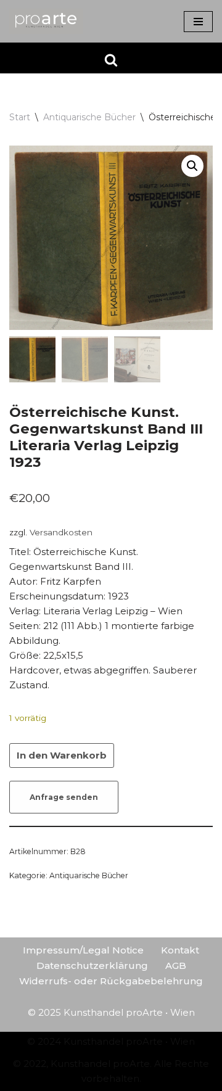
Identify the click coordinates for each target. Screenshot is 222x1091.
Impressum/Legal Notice (83, 950)
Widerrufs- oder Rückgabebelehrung (111, 981)
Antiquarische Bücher (89, 117)
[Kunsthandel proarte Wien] (46, 21)
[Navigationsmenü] (198, 21)
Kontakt (180, 950)
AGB (175, 965)
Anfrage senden (64, 797)
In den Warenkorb (62, 755)
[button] (192, 166)
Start (19, 117)
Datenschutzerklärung (92, 965)
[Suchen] (111, 60)
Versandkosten (61, 532)
